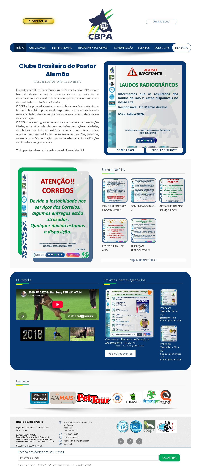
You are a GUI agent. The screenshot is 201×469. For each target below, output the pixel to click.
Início (20, 47)
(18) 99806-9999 (71, 437)
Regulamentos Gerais (93, 47)
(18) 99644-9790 (71, 434)
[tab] (139, 141)
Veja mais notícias (142, 260)
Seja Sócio (181, 47)
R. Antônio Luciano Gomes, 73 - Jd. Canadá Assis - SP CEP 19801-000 (78, 426)
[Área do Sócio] (100, 2)
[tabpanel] (145, 104)
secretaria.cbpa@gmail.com (76, 440)
